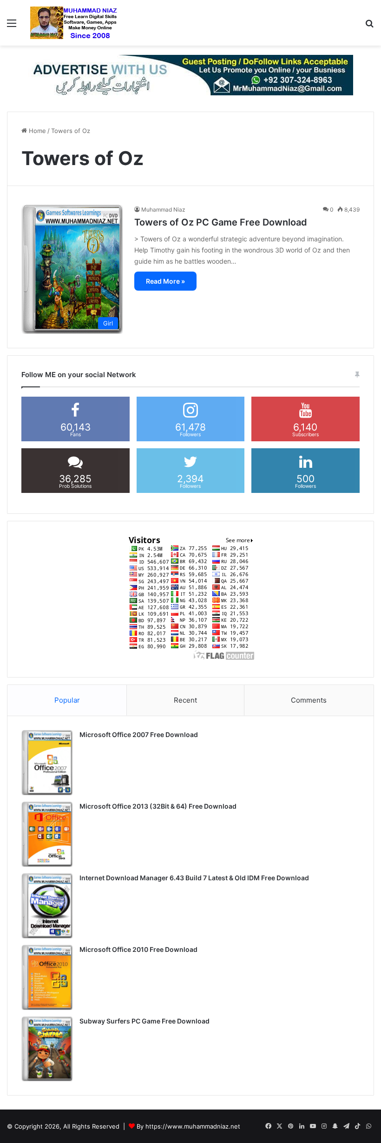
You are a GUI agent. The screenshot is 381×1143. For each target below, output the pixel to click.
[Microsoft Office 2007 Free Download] (46, 762)
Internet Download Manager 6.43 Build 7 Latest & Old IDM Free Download (194, 878)
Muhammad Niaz (163, 209)
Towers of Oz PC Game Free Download (220, 222)
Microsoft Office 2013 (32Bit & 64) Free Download (157, 806)
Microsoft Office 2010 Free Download (138, 949)
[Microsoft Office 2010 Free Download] (46, 977)
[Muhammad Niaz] (74, 23)
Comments (309, 700)
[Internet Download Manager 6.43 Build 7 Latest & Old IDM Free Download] (46, 905)
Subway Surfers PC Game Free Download (144, 1021)
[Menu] (11, 26)
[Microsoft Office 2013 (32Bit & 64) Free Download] (46, 834)
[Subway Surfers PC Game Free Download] (46, 1049)
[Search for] (369, 26)
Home (36, 130)
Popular (67, 700)
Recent (185, 700)
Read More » (165, 281)
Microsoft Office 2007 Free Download (138, 734)
